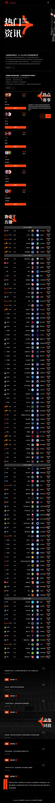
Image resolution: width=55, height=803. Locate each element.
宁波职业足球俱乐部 (25, 561)
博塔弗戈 (42, 631)
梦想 (29, 288)
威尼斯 (41, 267)
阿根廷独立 (27, 656)
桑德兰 (28, 578)
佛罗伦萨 (28, 472)
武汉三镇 (42, 309)
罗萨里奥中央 (27, 506)
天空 (41, 485)
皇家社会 (28, 489)
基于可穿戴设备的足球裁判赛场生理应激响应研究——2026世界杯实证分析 (23, 61)
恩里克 (38, 785)
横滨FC (28, 377)
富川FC (28, 398)
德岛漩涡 (28, 393)
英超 (7, 275)
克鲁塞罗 (42, 523)
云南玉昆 (42, 406)
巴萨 (29, 230)
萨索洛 (28, 476)
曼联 (29, 595)
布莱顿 (41, 569)
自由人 (28, 235)
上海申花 (28, 247)
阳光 (41, 292)
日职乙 (8, 322)
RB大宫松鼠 (27, 385)
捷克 (13, 782)
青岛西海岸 (43, 410)
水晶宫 (28, 275)
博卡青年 (28, 296)
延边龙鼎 (42, 415)
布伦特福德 (43, 574)
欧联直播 (45, 106)
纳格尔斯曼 (45, 785)
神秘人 (41, 239)
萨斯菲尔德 (43, 493)
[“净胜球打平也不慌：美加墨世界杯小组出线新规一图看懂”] (11, 774)
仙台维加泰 (27, 372)
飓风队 (28, 514)
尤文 (29, 498)
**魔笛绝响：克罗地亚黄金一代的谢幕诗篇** (16, 82)
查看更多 (8, 67)
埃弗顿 (41, 457)
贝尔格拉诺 (43, 531)
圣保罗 (28, 519)
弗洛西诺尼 (43, 472)
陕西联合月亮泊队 (25, 415)
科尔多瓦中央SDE (44, 527)
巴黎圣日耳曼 (43, 271)
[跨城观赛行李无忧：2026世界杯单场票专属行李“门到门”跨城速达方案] (11, 677)
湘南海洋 (42, 385)
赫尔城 (41, 453)
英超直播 (30, 104)
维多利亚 (42, 510)
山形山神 (42, 389)
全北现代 (42, 544)
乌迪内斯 (42, 481)
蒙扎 (29, 481)
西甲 (7, 230)
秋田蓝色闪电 (43, 343)
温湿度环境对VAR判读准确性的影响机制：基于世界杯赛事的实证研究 (22, 57)
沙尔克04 (42, 582)
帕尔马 (41, 498)
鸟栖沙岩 (42, 377)
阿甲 (7, 284)
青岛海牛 (28, 309)
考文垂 (28, 453)
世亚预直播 (34, 108)
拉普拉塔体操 (43, 506)
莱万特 (28, 461)
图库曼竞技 (27, 531)
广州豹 (28, 565)
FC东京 (42, 334)
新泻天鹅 (42, 322)
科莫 (41, 602)
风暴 (29, 644)
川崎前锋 (28, 347)
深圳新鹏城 (27, 251)
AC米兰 (28, 267)
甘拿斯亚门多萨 (44, 656)
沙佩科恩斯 (43, 648)
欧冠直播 (44, 104)
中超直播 (40, 104)
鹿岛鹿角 (42, 360)
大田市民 (42, 548)
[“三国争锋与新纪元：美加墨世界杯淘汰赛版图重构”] (11, 710)
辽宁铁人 (42, 436)
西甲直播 (32, 106)
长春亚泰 (42, 565)
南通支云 (42, 557)
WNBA (10, 235)
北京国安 (42, 243)
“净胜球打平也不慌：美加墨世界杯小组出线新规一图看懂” (19, 767)
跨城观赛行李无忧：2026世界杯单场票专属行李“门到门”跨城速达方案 (21, 670)
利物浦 (28, 431)
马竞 (41, 502)
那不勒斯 (28, 602)
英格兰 (16, 782)
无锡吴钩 (42, 427)
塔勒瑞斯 (28, 527)
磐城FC (28, 322)
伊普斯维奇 (43, 595)
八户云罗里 (27, 343)
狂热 (29, 292)
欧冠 (31, 785)
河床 (41, 610)
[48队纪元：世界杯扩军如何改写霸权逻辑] (11, 694)
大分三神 (42, 393)
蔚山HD (28, 402)
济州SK (28, 548)
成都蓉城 (28, 436)
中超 (9, 243)
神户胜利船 (27, 364)
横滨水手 (42, 356)
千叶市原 (42, 347)
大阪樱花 (42, 364)
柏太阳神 (42, 330)
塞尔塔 (28, 635)
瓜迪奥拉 (35, 785)
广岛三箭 (42, 313)
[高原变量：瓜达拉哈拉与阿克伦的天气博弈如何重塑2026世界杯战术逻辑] (11, 741)
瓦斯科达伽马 (27, 523)
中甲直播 (39, 108)
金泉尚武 (42, 402)
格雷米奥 (28, 648)
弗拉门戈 (28, 631)
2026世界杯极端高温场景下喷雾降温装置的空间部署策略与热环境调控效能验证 (24, 59)
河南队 (28, 444)
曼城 (41, 275)
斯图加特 (42, 263)
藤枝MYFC (42, 339)
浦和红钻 (28, 356)
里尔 (29, 271)
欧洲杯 (10, 782)
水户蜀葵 (28, 318)
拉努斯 (41, 296)
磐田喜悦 (42, 326)
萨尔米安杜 (43, 284)
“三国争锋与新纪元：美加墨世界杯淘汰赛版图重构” (17, 703)
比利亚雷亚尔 (43, 280)
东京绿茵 (28, 360)
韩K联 (7, 398)
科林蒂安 (28, 627)
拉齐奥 (28, 614)
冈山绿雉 (42, 368)
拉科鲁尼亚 (27, 606)
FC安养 (42, 398)
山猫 (41, 623)
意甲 (7, 267)
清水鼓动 (28, 330)
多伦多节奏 (43, 301)
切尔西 (28, 569)
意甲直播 (41, 106)
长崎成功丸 (27, 334)
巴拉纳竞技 (27, 586)
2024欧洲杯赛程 (42, 782)
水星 (29, 239)
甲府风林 (28, 381)
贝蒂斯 (41, 461)
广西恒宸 (42, 423)
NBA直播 (35, 104)
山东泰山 (42, 247)
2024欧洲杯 (28, 782)
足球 (24, 782)
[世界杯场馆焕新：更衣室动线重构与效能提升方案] (11, 758)
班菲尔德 (28, 610)
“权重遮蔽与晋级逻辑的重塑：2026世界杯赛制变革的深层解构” (20, 75)
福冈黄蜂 (42, 351)
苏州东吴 (42, 448)
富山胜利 (28, 339)
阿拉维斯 (28, 280)
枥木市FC (27, 326)
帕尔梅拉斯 (43, 652)
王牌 (29, 301)
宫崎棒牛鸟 (43, 372)
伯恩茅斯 (28, 457)
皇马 (29, 590)
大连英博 (28, 243)
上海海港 (42, 251)
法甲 (7, 271)
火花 (29, 305)
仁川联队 (28, 544)
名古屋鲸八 (27, 368)
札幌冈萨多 (43, 381)
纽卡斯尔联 (43, 468)
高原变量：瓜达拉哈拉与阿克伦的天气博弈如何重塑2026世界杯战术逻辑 (22, 735)
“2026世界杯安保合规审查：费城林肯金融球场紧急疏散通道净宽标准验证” (23, 63)
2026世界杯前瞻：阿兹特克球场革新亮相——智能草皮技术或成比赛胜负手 (23, 84)
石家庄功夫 (27, 427)
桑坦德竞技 (27, 258)
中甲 (7, 415)
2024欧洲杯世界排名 (20, 785)
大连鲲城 (28, 557)
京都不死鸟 (27, 351)
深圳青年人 (43, 419)
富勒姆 (41, 578)
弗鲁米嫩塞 (43, 586)
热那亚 (41, 614)
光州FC (28, 540)
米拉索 (28, 652)
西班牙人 (42, 489)
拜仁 (29, 263)
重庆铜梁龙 (43, 444)
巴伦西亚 (42, 606)
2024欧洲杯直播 (34, 782)
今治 (29, 389)
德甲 (7, 263)
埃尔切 (41, 258)
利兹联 (28, 574)
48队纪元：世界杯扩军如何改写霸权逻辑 (14, 687)
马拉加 (41, 590)
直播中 (15, 108)
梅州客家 (42, 561)
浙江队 (28, 406)
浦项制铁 (42, 552)
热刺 (29, 468)
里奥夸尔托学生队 (44, 514)
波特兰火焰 (43, 288)
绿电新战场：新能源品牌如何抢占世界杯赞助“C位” (17, 77)
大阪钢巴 (28, 313)
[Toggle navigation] (48, 2)
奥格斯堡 (28, 582)
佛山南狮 (28, 419)
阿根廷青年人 (27, 640)
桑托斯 (41, 627)
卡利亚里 (28, 618)
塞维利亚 (28, 502)
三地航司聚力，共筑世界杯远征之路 (14, 79)
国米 (41, 618)
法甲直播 (36, 106)
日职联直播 (44, 108)
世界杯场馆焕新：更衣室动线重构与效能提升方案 (16, 751)
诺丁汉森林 (43, 431)
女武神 (41, 235)
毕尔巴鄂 (42, 230)
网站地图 (40, 800)
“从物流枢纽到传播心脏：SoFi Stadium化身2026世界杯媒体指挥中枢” (21, 55)
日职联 (8, 313)
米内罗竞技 (27, 510)
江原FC (28, 552)
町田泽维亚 (43, 318)
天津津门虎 (27, 410)
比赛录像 (20, 782)
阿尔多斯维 (43, 640)
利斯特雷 (28, 493)
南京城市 (28, 423)
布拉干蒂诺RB (43, 519)
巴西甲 (8, 510)
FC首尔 (42, 540)
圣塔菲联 (28, 284)
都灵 (41, 476)
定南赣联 (28, 448)
